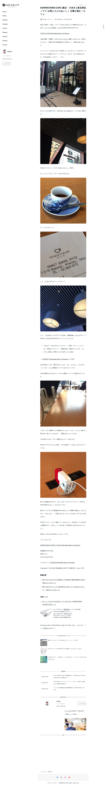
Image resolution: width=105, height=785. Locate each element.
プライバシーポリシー (52, 783)
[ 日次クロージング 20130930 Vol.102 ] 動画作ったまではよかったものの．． (65, 648)
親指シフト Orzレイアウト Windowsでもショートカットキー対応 (63, 640)
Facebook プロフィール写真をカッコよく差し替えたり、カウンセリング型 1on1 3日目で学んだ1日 (67, 658)
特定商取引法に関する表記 (65, 783)
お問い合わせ (76, 783)
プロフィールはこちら (7, 58)
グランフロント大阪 (65, 39)
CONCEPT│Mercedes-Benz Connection (55, 359)
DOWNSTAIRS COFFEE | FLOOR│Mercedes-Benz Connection (60, 545)
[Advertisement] (63, 751)
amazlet (62, 611)
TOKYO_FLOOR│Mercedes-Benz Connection (54, 33)
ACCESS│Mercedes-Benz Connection (62, 562)
